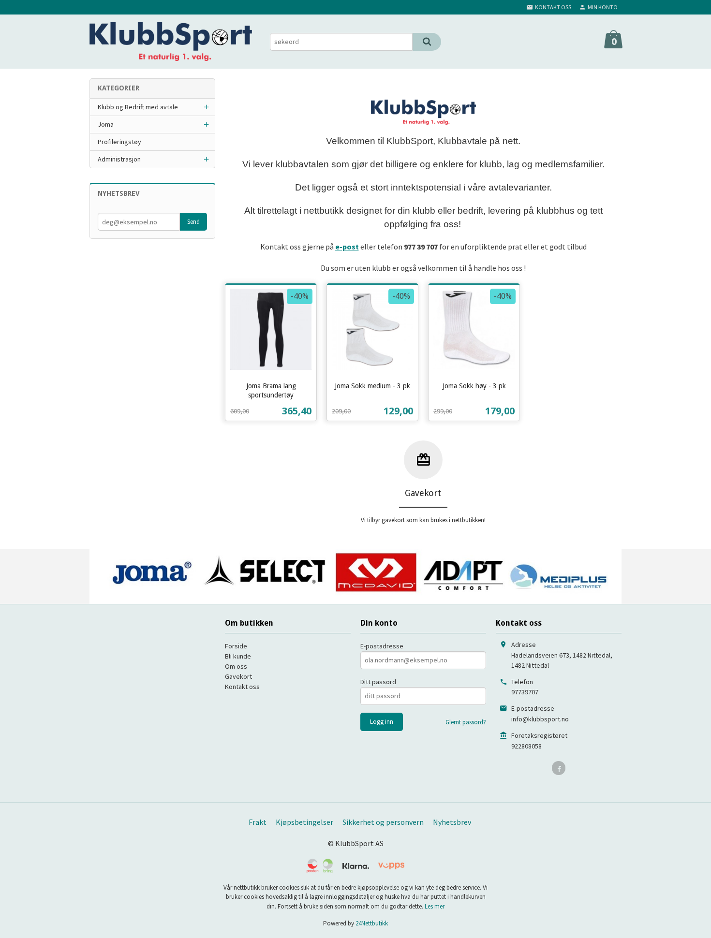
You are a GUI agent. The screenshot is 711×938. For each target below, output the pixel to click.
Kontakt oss (242, 686)
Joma (106, 124)
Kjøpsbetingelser (304, 822)
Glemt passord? (465, 722)
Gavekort (238, 676)
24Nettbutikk (372, 923)
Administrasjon (119, 159)
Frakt (258, 822)
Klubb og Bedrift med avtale (138, 107)
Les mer (434, 906)
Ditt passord (378, 681)
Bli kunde (238, 656)
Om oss (236, 666)
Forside (236, 646)
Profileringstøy (119, 141)
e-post (347, 246)
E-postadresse (381, 646)
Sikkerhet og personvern (383, 822)
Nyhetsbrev (452, 822)
